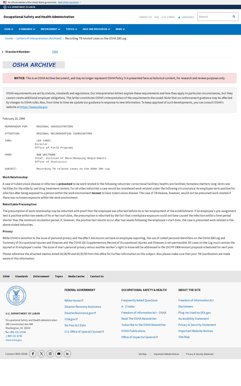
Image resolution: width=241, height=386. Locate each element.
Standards (26, 29)
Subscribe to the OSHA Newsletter (143, 325)
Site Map (184, 337)
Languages (187, 17)
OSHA (7, 29)
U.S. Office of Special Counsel (83, 332)
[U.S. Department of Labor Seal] (16, 295)
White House (73, 300)
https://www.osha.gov (33, 107)
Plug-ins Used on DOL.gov (194, 313)
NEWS (119, 29)
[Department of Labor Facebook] (33, 353)
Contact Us (145, 17)
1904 (55, 52)
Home (9, 38)
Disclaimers (185, 306)
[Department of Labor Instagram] (50, 353)
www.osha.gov (14, 340)
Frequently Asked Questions (139, 300)
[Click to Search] (234, 16)
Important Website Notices (195, 331)
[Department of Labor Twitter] (41, 353)
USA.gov (70, 319)
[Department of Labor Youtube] (58, 353)
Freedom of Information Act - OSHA (143, 313)
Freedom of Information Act (196, 300)
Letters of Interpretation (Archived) (39, 38)
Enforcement (49, 29)
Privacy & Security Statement (197, 325)
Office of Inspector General (138, 337)
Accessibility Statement (193, 319)
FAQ (157, 17)
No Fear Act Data (75, 325)
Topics (70, 29)
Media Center (76, 276)
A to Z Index (168, 17)
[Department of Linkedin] (67, 353)
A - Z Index (128, 306)
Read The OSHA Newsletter (138, 319)
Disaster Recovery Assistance (83, 307)
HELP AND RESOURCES (95, 29)
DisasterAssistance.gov (79, 313)
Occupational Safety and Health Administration (39, 17)
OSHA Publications (133, 331)
